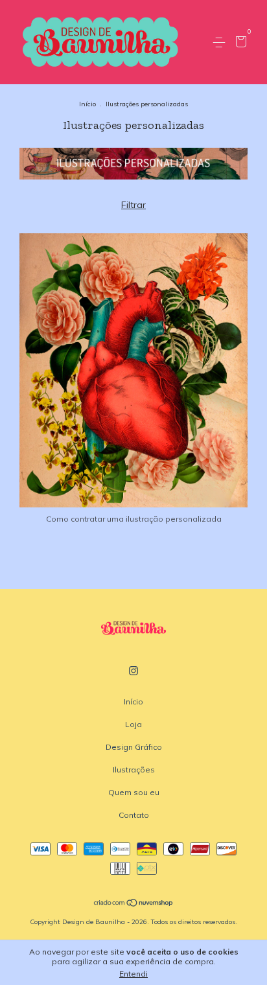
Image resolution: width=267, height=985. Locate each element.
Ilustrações (134, 769)
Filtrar (133, 205)
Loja (133, 724)
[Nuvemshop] (133, 904)
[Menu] (221, 42)
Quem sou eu (133, 792)
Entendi (133, 974)
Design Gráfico (134, 747)
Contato (134, 815)
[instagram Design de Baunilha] (133, 671)
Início (87, 104)
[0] (239, 43)
